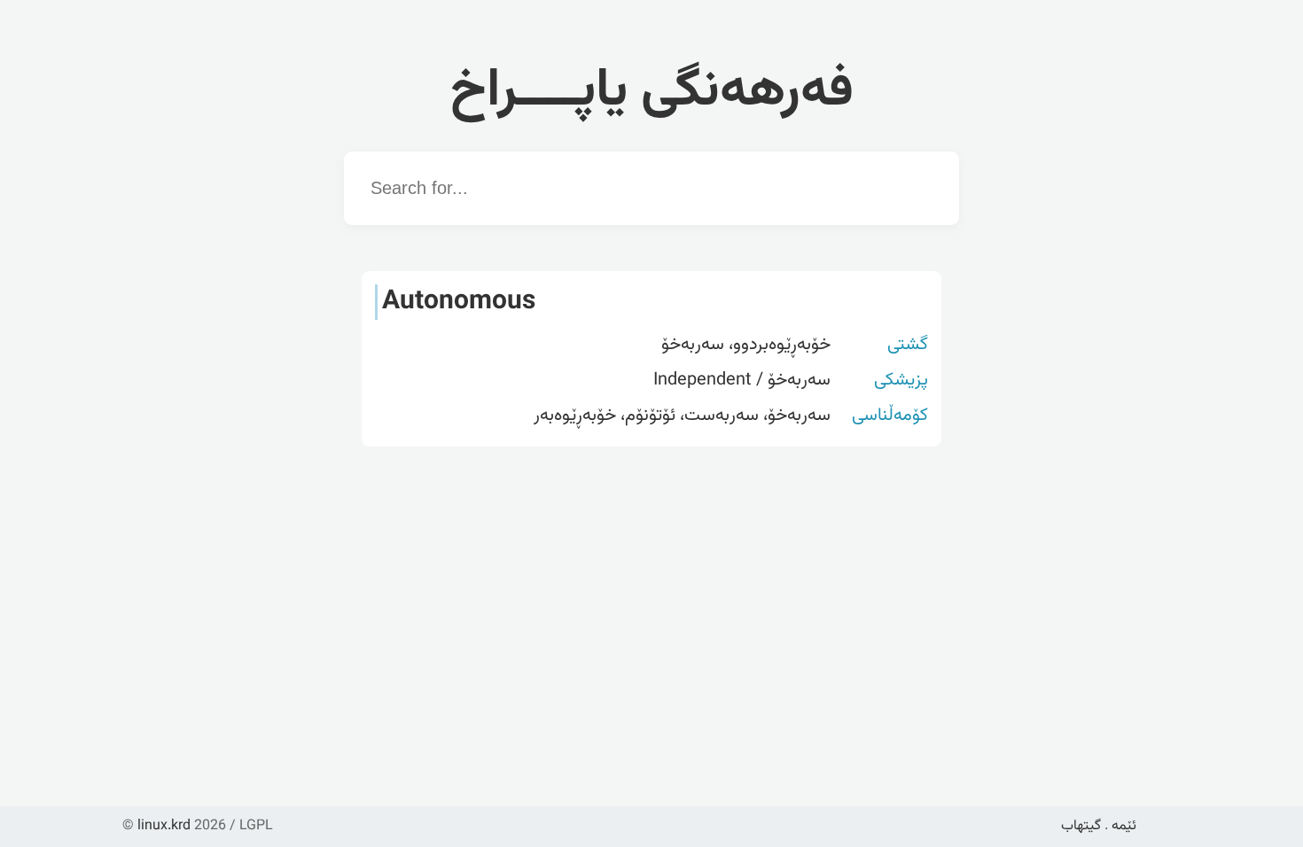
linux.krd (164, 826)
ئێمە (1124, 826)
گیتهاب (1081, 826)
